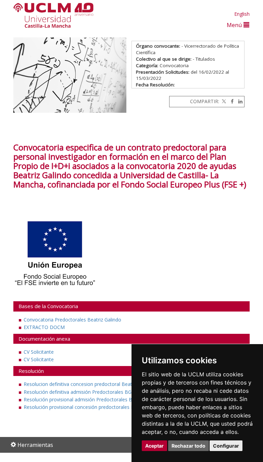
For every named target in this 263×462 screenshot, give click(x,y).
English (242, 14)
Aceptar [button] (154, 446)
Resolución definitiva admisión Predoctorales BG (78, 392)
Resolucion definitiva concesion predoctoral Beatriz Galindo (89, 384)
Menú (235, 25)
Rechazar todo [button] (188, 446)
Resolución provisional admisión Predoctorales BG (80, 399)
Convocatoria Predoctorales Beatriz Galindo (72, 319)
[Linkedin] (238, 101)
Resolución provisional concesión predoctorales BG (81, 407)
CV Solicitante (39, 352)
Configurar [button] (226, 446)
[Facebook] (230, 101)
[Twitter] (223, 101)
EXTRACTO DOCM (44, 327)
